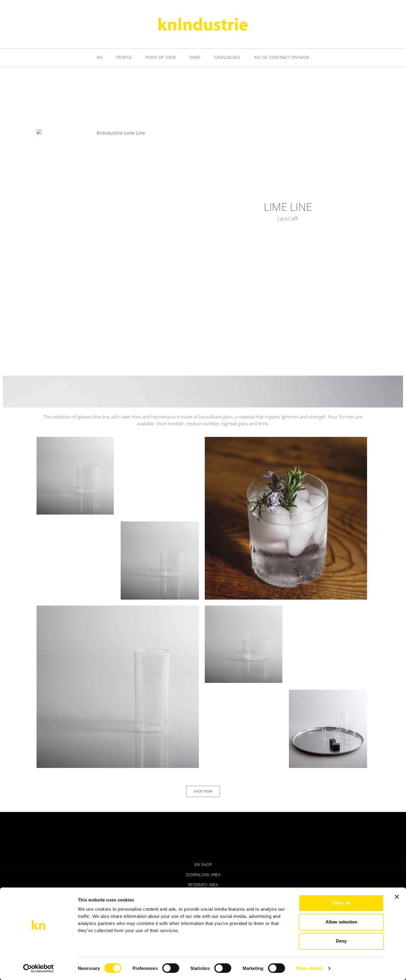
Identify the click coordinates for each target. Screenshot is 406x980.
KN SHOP (203, 864)
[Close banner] (397, 897)
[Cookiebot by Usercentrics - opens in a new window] (38, 968)
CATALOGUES (227, 57)
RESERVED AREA (203, 885)
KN (99, 57)
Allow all (341, 902)
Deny (341, 940)
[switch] (170, 968)
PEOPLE (124, 57)
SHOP (194, 57)
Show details (309, 968)
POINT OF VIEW (161, 57)
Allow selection (341, 921)
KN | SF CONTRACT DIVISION (281, 57)
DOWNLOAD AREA (203, 874)
